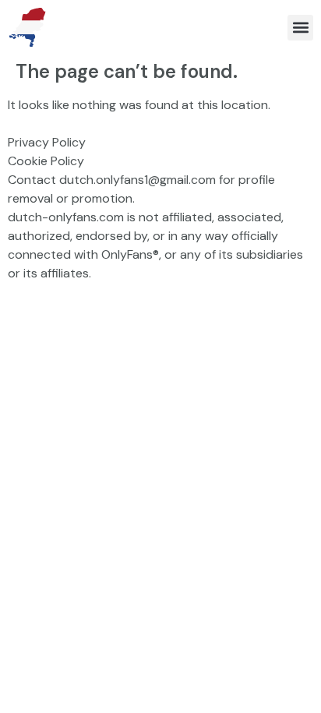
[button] (300, 28)
